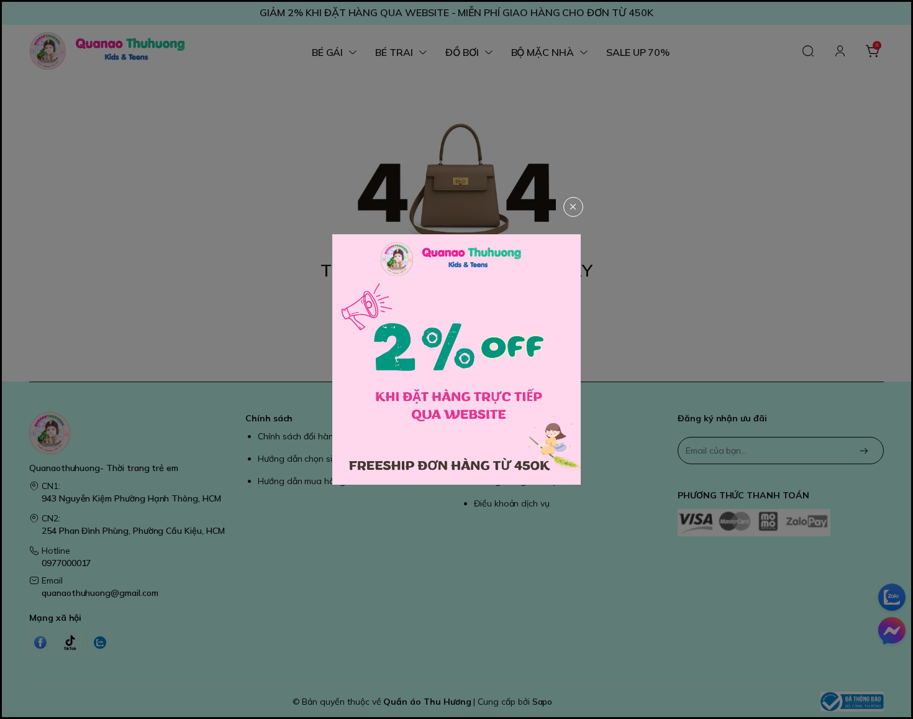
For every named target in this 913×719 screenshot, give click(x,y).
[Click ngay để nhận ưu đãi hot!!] (456, 359)
